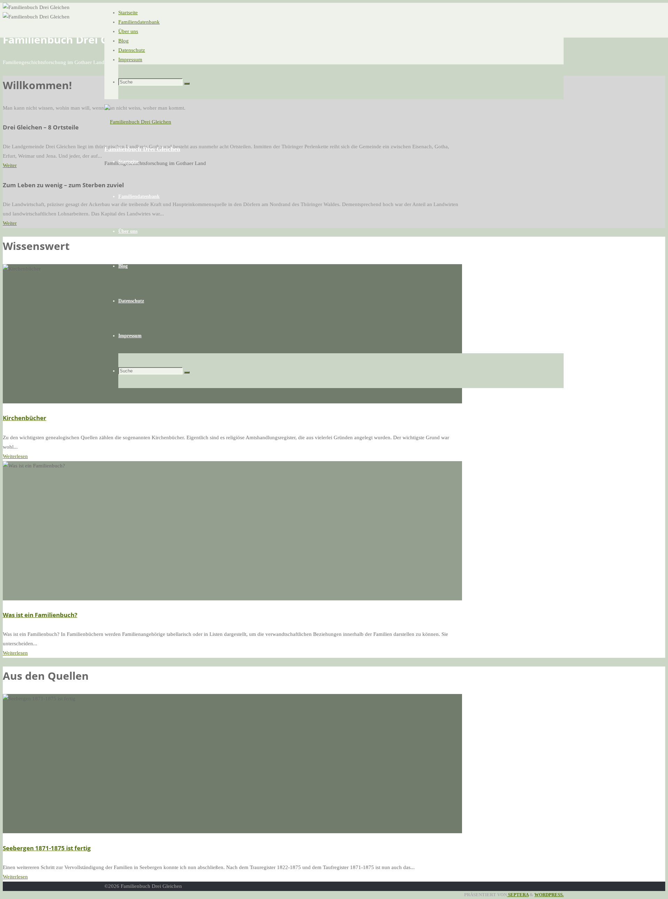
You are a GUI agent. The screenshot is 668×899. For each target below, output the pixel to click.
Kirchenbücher (24, 418)
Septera (517, 894)
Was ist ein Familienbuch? (40, 615)
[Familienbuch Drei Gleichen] (137, 122)
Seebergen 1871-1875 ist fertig (47, 848)
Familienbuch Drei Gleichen (142, 148)
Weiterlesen (15, 456)
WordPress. (549, 894)
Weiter (10, 165)
